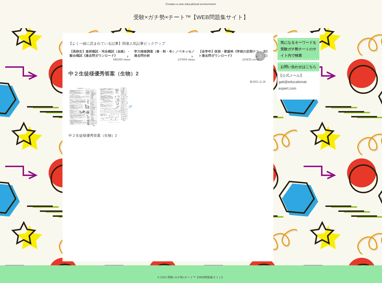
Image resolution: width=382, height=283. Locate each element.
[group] (100, 56)
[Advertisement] (167, 199)
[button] (260, 56)
